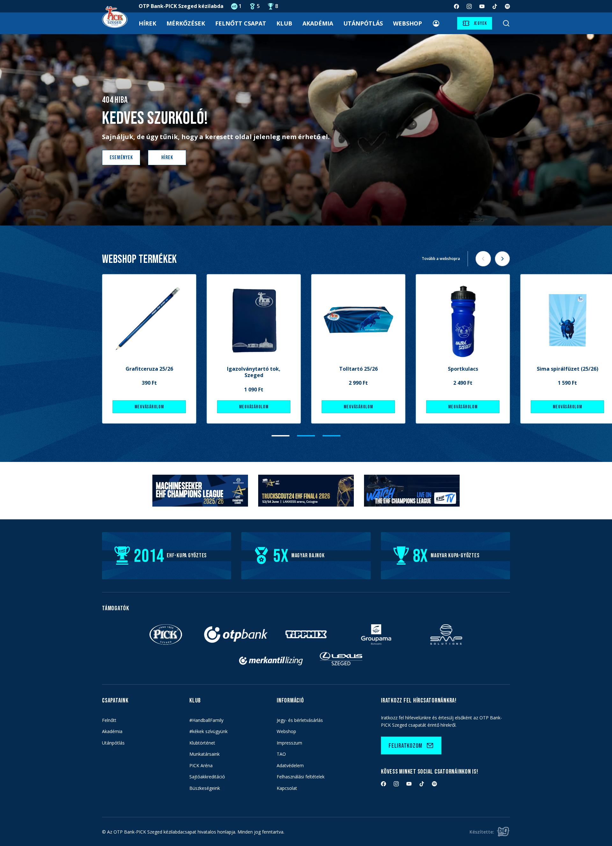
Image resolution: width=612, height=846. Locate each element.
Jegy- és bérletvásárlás (300, 720)
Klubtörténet (202, 743)
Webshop (407, 23)
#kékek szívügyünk (208, 731)
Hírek (147, 23)
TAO (281, 754)
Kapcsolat (287, 788)
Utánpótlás (363, 23)
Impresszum (289, 743)
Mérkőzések (185, 23)
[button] (280, 435)
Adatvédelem (290, 765)
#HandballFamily (206, 720)
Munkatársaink (204, 754)
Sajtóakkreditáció (207, 777)
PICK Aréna (201, 765)
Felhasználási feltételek (300, 777)
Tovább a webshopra (441, 258)
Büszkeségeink (204, 788)
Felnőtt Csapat (240, 23)
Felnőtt (109, 720)
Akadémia (317, 23)
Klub (284, 23)
